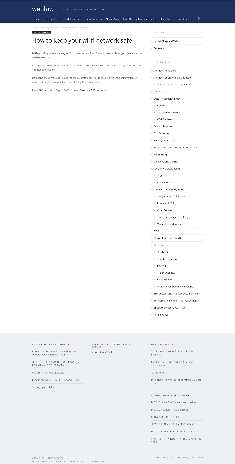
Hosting (161, 265)
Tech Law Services (52, 18)
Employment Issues (165, 140)
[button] (199, 19)
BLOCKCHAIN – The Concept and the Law (173, 402)
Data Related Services (169, 112)
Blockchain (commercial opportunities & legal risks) (176, 381)
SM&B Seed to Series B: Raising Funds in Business (173, 353)
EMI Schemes (161, 133)
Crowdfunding (164, 182)
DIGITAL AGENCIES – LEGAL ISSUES (170, 409)
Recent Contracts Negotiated (173, 84)
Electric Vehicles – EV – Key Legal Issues (176, 147)
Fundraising (160, 154)
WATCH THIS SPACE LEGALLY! (48, 372)
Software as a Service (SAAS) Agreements (176, 300)
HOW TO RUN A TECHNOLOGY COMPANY (173, 431)
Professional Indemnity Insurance (175, 286)
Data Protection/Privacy (167, 98)
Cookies (161, 105)
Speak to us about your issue (170, 307)
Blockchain (163, 252)
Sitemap (165, 457)
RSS (157, 457)
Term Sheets (183, 18)
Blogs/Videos (166, 18)
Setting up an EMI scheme (46, 387)
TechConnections (73, 18)
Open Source (164, 210)
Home (37, 18)
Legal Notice (176, 457)
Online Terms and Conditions (170, 238)
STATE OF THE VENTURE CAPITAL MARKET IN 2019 (176, 440)
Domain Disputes (163, 126)
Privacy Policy (188, 457)
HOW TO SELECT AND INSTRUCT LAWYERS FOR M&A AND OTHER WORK (55, 363)
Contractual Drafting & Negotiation (173, 77)
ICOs (159, 175)
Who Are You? (112, 18)
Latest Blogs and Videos (49, 27)
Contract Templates (165, 70)
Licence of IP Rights (168, 203)
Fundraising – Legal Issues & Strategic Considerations (172, 363)
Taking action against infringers (174, 217)
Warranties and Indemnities (172, 224)
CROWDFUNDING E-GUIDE (165, 417)
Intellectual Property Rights (169, 189)
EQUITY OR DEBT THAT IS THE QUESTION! (55, 379)
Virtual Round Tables (103, 352)
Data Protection (94, 18)
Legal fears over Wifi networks (89, 90)
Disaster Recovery (167, 258)
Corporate (159, 91)
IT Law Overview (166, 272)
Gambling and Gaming (166, 161)
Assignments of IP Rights (171, 196)
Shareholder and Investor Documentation (177, 293)
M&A (156, 231)
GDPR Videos (164, 119)
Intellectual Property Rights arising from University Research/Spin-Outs (54, 353)
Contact (200, 457)
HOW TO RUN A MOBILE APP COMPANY (173, 424)
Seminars (159, 48)
